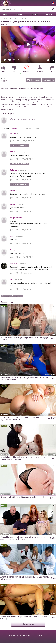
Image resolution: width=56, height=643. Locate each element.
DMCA (37, 635)
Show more (28, 624)
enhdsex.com (13, 635)
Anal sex (21, 18)
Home (3, 18)
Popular (35, 14)
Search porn (26, 635)
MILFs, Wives (24, 88)
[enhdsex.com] (6, 3)
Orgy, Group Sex (37, 88)
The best (48, 14)
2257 (45, 635)
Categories (19, 14)
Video (5, 14)
